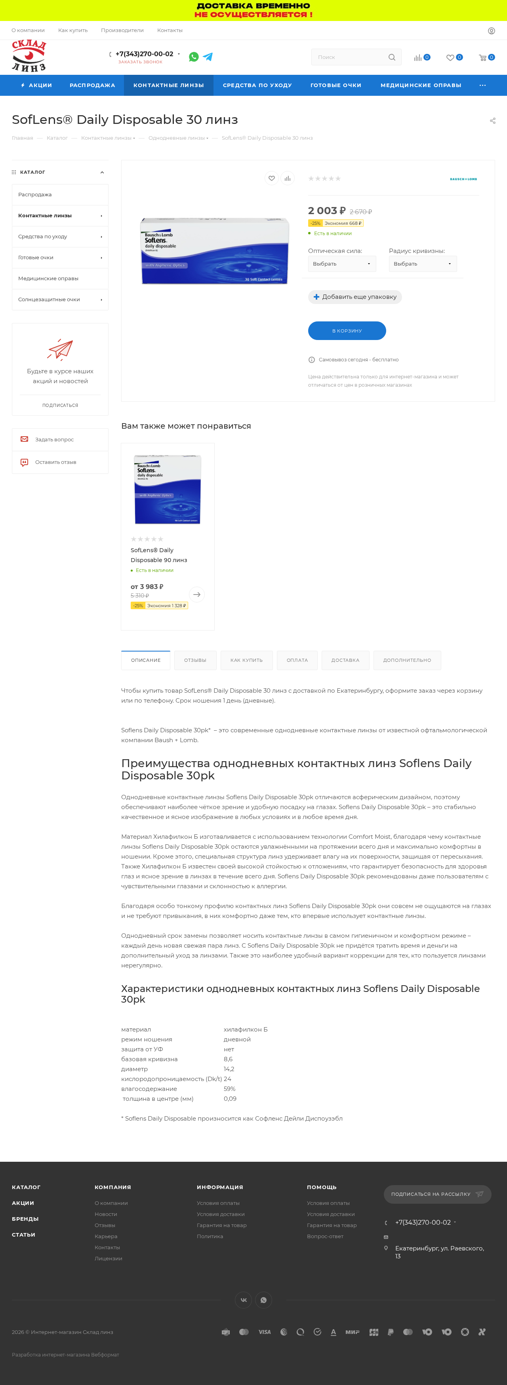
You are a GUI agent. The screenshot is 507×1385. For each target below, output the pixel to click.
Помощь (322, 1187)
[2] (317, 179)
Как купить (247, 660)
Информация (220, 1187)
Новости (106, 1214)
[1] (310, 179)
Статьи (24, 1234)
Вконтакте (243, 1300)
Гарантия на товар (222, 1225)
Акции (23, 1203)
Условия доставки (221, 1214)
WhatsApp (263, 1300)
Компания (113, 1187)
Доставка (345, 660)
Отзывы (195, 660)
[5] (337, 179)
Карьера (106, 1236)
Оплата (297, 660)
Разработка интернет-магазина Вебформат (65, 1355)
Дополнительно (407, 660)
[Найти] (392, 57)
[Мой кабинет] (491, 32)
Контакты (107, 1247)
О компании (111, 1203)
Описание (145, 660)
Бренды (25, 1219)
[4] (331, 179)
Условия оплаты (218, 1203)
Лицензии (108, 1258)
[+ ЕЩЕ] (483, 85)
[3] (324, 179)
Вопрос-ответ (325, 1236)
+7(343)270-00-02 (144, 54)
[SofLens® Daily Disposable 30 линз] (215, 249)
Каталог (26, 1187)
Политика (210, 1236)
